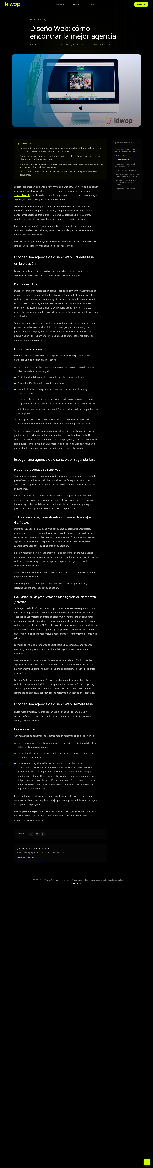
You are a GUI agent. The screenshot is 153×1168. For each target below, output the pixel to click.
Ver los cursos (76, 883)
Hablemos (141, 4)
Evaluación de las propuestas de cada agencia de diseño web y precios (126, 182)
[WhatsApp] (43, 834)
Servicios (59, 4)
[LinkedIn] (30, 834)
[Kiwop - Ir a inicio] (12, 4)
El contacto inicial (121, 156)
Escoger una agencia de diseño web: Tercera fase (126, 190)
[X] (37, 834)
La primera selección (122, 160)
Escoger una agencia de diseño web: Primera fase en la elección (127, 150)
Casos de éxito (76, 4)
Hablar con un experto (25, 858)
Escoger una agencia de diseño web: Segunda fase (126, 165)
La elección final (121, 195)
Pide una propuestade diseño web (126, 170)
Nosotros (91, 4)
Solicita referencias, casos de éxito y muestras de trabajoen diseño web (127, 175)
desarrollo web (22, 195)
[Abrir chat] (147, 1162)
